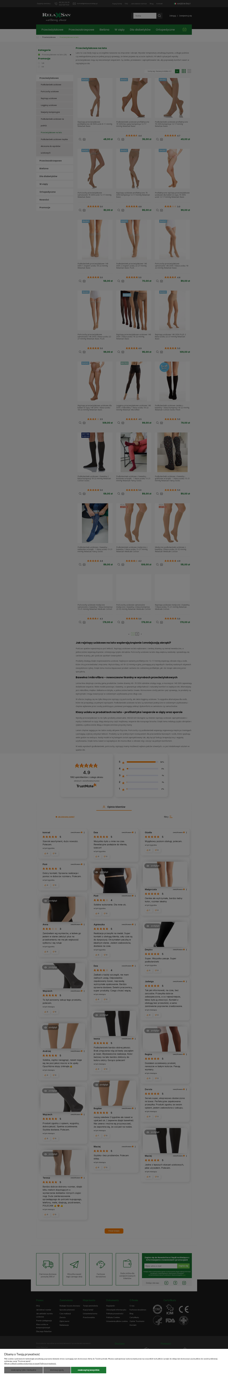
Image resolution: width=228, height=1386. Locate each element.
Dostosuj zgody (57, 1370)
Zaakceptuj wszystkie (88, 1370)
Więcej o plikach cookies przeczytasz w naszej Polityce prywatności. (30, 1363)
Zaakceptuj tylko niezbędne (23, 1370)
